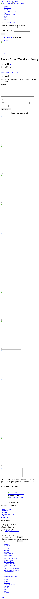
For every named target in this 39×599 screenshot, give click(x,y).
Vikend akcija (12, 11)
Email (3, 102)
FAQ (2, 515)
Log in (3, 34)
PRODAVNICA (6, 509)
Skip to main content (17, 1)
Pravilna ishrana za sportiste (16, 494)
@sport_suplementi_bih (19, 113)
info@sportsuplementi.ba (12, 531)
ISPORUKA (4, 512)
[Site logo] (6, 3)
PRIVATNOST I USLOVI (9, 514)
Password (7, 30)
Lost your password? (7, 37)
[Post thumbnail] (12, 492)
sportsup (11, 64)
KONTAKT (4, 517)
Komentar (4, 84)
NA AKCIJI (4, 511)
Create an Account (10, 22)
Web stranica (4, 106)
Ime (2, 99)
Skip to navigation (6, 1)
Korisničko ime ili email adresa (13, 25)
